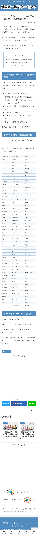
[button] (34, 308)
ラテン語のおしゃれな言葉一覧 (18, 62)
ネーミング (7, 351)
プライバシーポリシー (19, 526)
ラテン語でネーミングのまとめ (18, 65)
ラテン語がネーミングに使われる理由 (20, 59)
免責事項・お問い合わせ (10, 523)
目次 (16, 55)
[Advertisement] (19, 377)
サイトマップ (27, 523)
